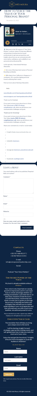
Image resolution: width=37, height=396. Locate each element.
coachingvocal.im (19, 159)
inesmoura (16, 141)
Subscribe (8, 374)
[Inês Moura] (18, 4)
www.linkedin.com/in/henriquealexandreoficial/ (18, 93)
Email (5, 204)
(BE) (18, 256)
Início (7, 88)
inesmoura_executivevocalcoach (23, 150)
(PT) (18, 253)
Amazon (18, 285)
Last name (19, 357)
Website (6, 211)
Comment (6, 177)
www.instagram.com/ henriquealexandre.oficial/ (18, 96)
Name (5, 196)
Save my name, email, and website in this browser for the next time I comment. (16, 222)
